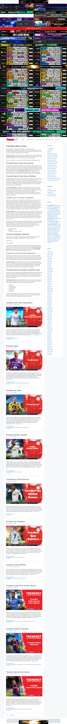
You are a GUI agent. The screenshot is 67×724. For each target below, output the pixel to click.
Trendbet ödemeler (26, 621)
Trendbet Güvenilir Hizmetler (53, 180)
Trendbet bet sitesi (13, 390)
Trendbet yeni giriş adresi (50, 237)
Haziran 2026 (50, 253)
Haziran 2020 (50, 351)
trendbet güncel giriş (52, 224)
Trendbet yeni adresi (50, 235)
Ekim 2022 (49, 304)
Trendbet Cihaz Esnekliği (52, 166)
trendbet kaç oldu (52, 225)
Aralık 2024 (49, 261)
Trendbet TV (49, 234)
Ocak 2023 (49, 299)
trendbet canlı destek (13, 664)
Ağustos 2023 (50, 288)
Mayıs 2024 (49, 273)
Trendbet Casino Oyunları (52, 215)
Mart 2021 (49, 336)
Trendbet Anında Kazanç (52, 171)
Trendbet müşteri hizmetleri (56, 226)
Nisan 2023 (49, 294)
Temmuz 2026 (50, 251)
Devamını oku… (37, 334)
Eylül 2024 (49, 266)
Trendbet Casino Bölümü (16, 565)
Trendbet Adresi (50, 148)
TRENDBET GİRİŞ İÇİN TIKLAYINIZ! (33, 28)
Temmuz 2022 (50, 309)
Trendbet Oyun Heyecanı (52, 158)
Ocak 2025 (49, 259)
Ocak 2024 (49, 279)
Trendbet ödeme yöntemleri (22, 664)
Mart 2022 (49, 316)
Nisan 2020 (49, 354)
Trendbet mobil (58, 225)
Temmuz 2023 (50, 289)
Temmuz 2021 (50, 329)
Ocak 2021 (49, 339)
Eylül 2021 (49, 326)
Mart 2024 (49, 276)
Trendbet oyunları (32, 621)
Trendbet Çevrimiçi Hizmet (52, 161)
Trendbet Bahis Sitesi (49, 139)
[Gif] (33, 66)
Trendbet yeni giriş (57, 235)
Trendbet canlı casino (56, 211)
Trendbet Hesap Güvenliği (52, 156)
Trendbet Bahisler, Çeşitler (16, 435)
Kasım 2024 (49, 263)
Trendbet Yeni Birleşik (51, 168)
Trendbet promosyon (53, 230)
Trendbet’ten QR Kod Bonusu (17, 479)
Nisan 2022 (49, 314)
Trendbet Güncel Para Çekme (18, 672)
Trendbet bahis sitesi (10, 178)
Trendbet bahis (12, 346)
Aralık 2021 (49, 321)
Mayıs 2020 (49, 352)
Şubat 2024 (49, 278)
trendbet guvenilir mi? (52, 221)
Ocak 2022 (49, 319)
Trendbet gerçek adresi (52, 216)
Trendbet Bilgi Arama (51, 170)
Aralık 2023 (49, 281)
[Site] (16, 48)
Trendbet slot (49, 233)
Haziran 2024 (50, 271)
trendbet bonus (20, 621)
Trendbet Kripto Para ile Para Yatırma (21, 586)
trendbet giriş (51, 218)
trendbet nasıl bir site (51, 228)
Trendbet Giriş (57, 139)
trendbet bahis (12, 382)
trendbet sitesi (55, 232)
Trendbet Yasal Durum (51, 165)
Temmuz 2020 (50, 349)
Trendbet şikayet (51, 241)
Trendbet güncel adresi (54, 222)
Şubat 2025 (49, 258)
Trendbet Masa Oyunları (52, 163)
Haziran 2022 (50, 311)
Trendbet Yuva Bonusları (52, 153)
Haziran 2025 (50, 254)
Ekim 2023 (49, 284)
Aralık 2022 (49, 301)
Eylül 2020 (49, 346)
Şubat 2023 (49, 298)
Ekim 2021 (49, 324)
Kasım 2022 (49, 303)
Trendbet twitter (55, 234)
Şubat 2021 (49, 337)
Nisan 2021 (49, 334)
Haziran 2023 (50, 291)
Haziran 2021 (49, 331)
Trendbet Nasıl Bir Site (40, 139)
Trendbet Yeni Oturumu (51, 176)
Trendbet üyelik (56, 239)
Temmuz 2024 (50, 269)
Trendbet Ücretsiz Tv (51, 175)
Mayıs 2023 (49, 293)
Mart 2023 (49, 296)
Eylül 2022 (49, 306)
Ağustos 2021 (50, 327)
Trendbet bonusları (13, 557)
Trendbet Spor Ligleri (51, 160)
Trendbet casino (57, 214)
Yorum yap (9, 339)
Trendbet (22, 139)
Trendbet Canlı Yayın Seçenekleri (19, 303)
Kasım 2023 (49, 283)
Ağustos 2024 (50, 268)
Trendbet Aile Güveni (51, 173)
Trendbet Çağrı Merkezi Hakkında (53, 178)
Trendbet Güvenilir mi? (51, 194)
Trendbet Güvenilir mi (30, 139)
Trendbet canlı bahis (26, 382)
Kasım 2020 (49, 342)
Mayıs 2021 (49, 332)
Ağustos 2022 (50, 308)
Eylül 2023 (49, 286)
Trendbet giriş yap (53, 219)
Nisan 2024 (49, 274)
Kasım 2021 (49, 322)
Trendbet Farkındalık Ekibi (52, 155)
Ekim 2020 (49, 344)
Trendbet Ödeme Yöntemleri (17, 629)
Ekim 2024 (49, 264)
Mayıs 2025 (49, 256)
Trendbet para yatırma (37, 664)
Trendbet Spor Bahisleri (15, 521)
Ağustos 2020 (50, 347)
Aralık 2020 (49, 341)
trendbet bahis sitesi (13, 338)
